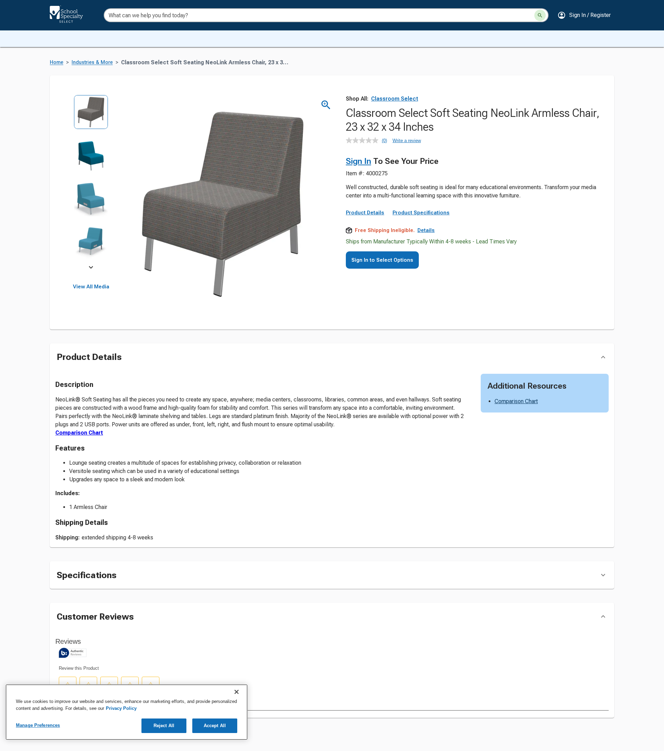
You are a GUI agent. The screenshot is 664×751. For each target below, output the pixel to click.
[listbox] (91, 182)
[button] (584, 15)
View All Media (91, 287)
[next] (91, 268)
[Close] (236, 691)
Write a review (407, 140)
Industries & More (92, 62)
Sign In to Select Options (382, 260)
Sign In (358, 161)
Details (426, 230)
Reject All (164, 725)
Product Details (365, 213)
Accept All (215, 725)
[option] (91, 117)
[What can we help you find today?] (540, 15)
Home (56, 62)
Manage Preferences (38, 725)
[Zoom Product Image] (326, 105)
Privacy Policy (121, 708)
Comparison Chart (79, 432)
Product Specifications (421, 213)
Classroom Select (394, 98)
